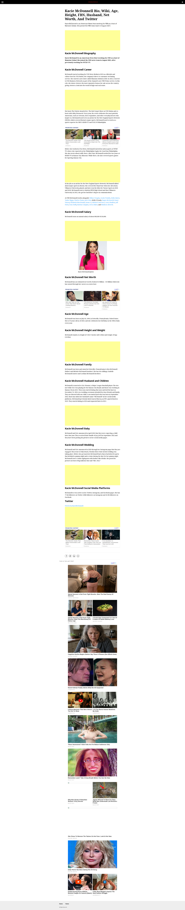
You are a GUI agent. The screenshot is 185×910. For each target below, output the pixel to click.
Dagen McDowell (108, 200)
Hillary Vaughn (94, 198)
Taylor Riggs (69, 200)
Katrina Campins (83, 205)
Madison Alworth (107, 205)
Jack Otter (88, 200)
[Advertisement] (92, 40)
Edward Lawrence (98, 202)
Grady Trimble (105, 198)
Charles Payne (79, 200)
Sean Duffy (73, 205)
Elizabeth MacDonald (77, 202)
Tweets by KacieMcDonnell (74, 506)
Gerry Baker (93, 205)
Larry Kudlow (110, 202)
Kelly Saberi (115, 198)
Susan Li (88, 202)
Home (61, 904)
